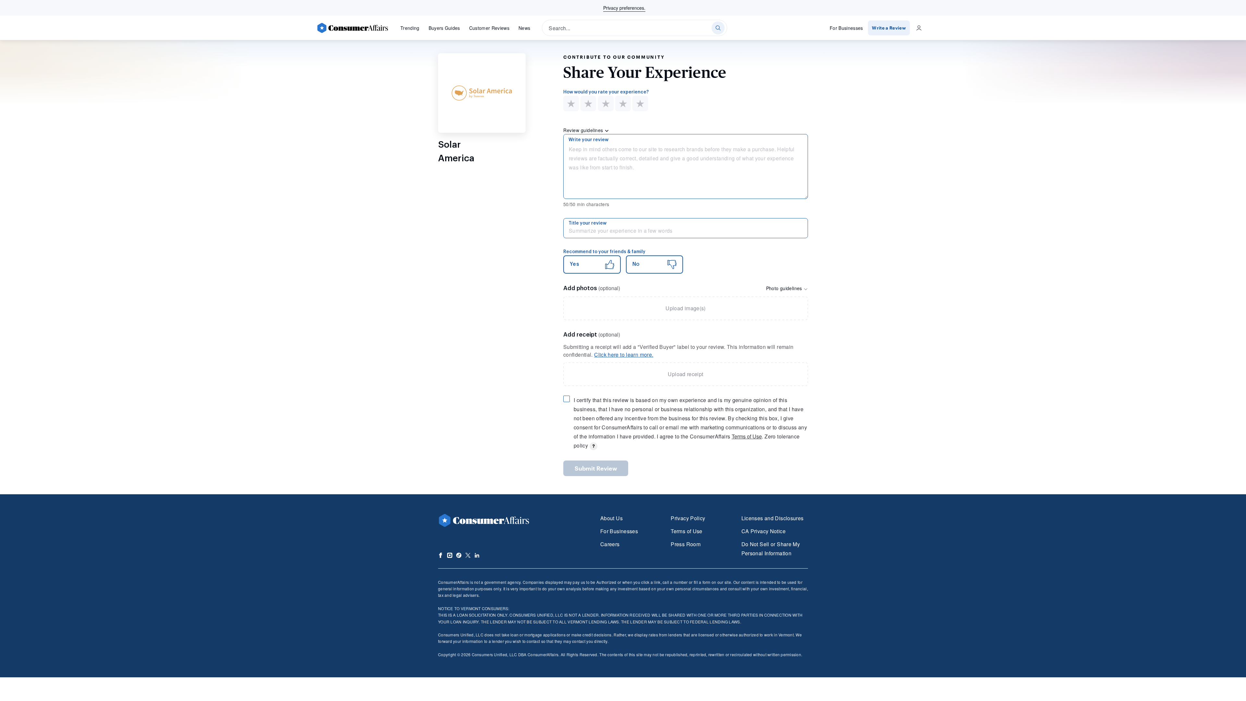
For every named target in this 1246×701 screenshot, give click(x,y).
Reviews (489, 28)
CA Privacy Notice (763, 531)
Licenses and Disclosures (772, 518)
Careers (610, 544)
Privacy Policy (688, 518)
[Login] (919, 28)
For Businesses (846, 28)
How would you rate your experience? (606, 92)
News (524, 28)
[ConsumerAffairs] (352, 28)
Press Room (686, 544)
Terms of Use (747, 436)
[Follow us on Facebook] (440, 555)
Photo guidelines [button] (784, 288)
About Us (611, 518)
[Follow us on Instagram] (449, 555)
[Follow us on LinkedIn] (477, 555)
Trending (410, 28)
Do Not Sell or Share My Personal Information (770, 548)
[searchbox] (634, 28)
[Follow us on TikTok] (458, 555)
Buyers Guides (444, 28)
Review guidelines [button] (584, 130)
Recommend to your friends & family (604, 252)
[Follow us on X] (467, 555)
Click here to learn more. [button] (623, 354)
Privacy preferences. (624, 8)
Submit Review (596, 468)
